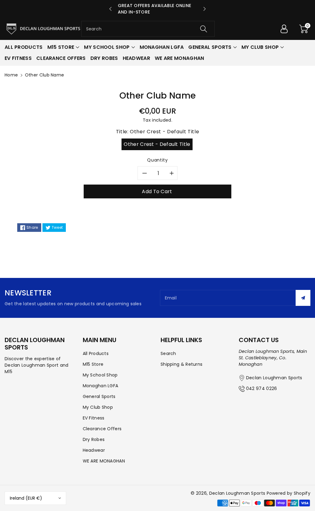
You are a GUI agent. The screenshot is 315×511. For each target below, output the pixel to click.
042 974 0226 (261, 388)
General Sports (99, 396)
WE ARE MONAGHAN (104, 461)
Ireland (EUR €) (26, 498)
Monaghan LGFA (100, 386)
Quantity (157, 160)
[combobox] (148, 29)
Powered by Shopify (288, 493)
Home (11, 75)
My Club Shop (98, 407)
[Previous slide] (110, 9)
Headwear (94, 450)
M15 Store (93, 364)
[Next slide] (205, 9)
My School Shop (100, 375)
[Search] (203, 29)
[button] (303, 29)
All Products (96, 353)
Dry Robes (94, 439)
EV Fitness (94, 418)
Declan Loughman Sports (237, 493)
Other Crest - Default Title (157, 144)
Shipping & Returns (181, 364)
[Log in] (284, 29)
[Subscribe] (303, 298)
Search (168, 353)
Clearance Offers (102, 429)
